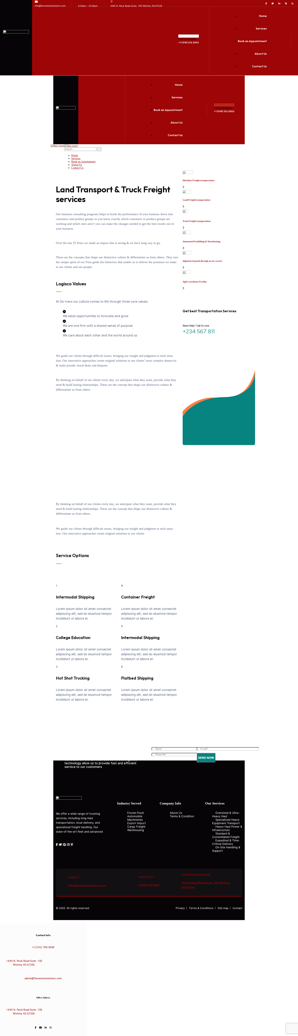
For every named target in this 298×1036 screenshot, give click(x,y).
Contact (237, 908)
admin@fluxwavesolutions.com (43, 978)
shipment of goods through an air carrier (202, 261)
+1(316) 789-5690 (43, 947)
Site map (223, 908)
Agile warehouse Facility (195, 281)
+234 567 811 (199, 331)
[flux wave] (57, 145)
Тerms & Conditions (201, 908)
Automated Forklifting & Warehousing (201, 241)
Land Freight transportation (196, 200)
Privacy (180, 908)
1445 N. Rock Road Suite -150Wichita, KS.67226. (24, 963)
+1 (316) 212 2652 (188, 42)
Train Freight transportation (197, 221)
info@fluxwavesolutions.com (50, 5)
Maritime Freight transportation (198, 180)
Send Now (206, 757)
